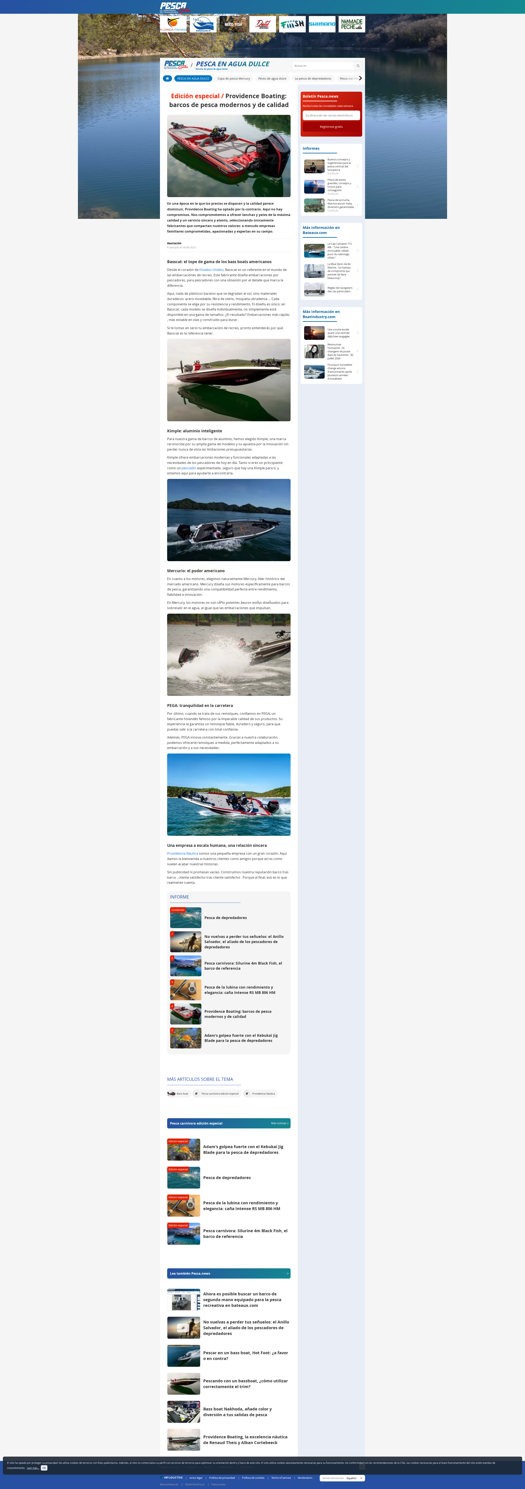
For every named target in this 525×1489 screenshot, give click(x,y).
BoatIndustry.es (194, 1484)
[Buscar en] (358, 66)
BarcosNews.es (169, 1484)
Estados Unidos (211, 269)
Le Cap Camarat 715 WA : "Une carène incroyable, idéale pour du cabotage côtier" (340, 250)
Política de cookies (253, 1478)
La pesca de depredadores (313, 78)
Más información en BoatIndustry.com (321, 314)
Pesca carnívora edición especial (228, 1123)
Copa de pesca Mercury (234, 78)
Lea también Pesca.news (190, 1273)
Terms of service (281, 1478)
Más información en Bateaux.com (321, 230)
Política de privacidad (222, 1478)
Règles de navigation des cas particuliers (340, 289)
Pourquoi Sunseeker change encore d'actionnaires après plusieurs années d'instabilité (340, 371)
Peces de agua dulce (272, 78)
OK (44, 1468)
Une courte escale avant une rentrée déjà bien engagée (338, 333)
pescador (189, 468)
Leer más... (33, 1468)
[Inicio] (167, 78)
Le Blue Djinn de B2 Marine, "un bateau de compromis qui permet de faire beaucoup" (339, 271)
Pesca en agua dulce (193, 78)
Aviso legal (195, 1478)
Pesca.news (218, 1484)
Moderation (305, 1478)
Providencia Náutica (182, 853)
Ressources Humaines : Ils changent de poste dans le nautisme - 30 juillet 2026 (340, 351)
